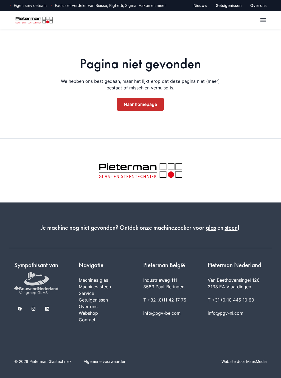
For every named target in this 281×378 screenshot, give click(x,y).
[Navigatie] (263, 20)
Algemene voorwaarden (105, 361)
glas (211, 227)
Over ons (258, 5)
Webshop (88, 313)
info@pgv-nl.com (225, 313)
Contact (87, 320)
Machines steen (95, 287)
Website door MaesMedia (244, 361)
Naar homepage (140, 104)
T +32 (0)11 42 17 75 (164, 300)
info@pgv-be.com (162, 313)
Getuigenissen (228, 5)
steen (231, 227)
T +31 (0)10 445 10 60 (231, 300)
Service (86, 293)
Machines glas (93, 280)
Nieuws (200, 5)
